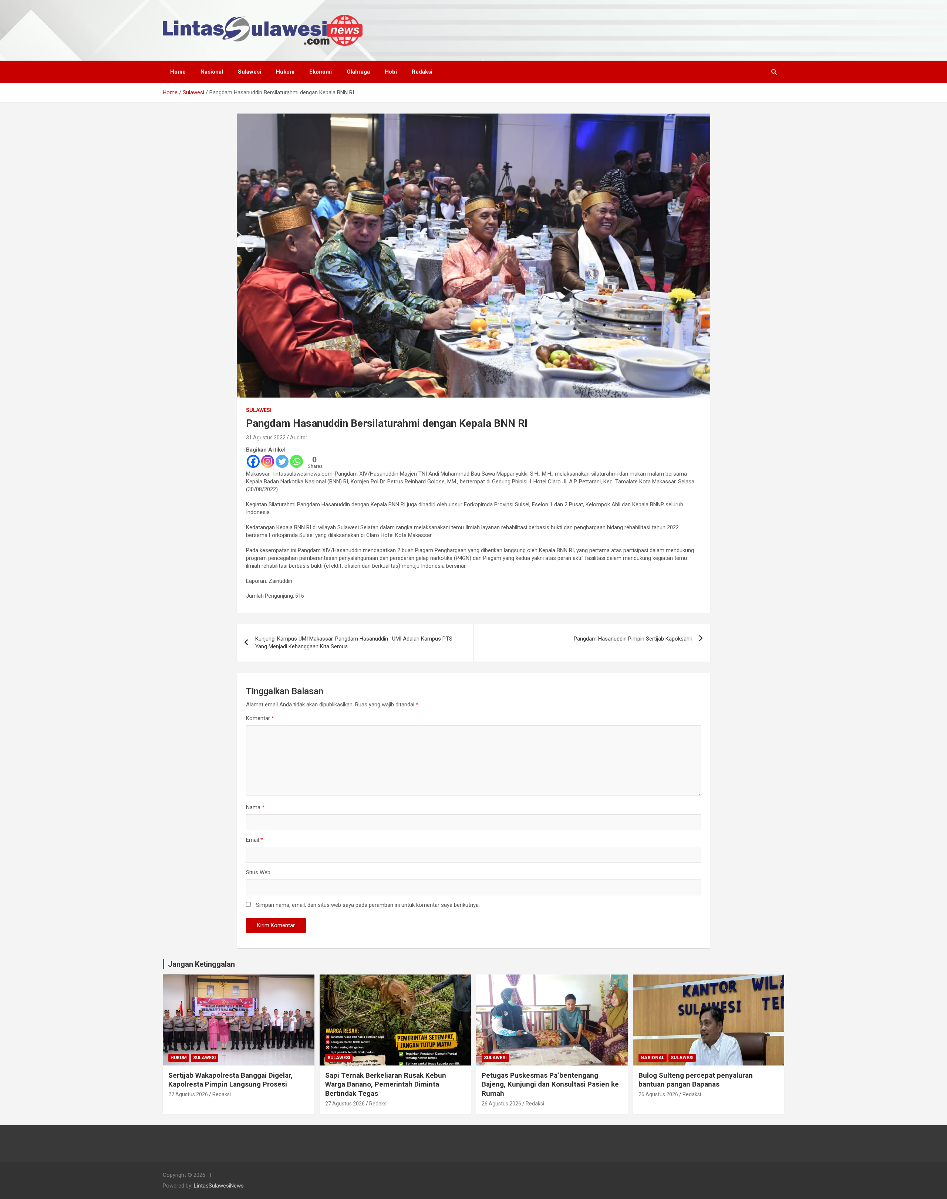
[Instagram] (267, 461)
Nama (255, 807)
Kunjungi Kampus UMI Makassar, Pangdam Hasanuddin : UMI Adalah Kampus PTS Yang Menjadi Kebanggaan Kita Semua (353, 642)
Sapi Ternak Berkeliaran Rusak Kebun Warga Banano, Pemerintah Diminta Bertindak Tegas (385, 1084)
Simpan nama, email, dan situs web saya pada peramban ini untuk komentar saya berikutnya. (368, 905)
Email (254, 840)
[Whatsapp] (296, 461)
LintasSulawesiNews (219, 1185)
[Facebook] (253, 461)
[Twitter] (282, 461)
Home (178, 71)
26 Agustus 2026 (501, 1104)
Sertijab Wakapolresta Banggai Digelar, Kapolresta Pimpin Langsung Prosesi (230, 1080)
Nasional (211, 71)
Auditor (298, 437)
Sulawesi (249, 71)
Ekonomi (320, 71)
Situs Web (258, 872)
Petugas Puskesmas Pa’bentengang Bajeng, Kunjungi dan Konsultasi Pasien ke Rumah (550, 1084)
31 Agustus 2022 (266, 437)
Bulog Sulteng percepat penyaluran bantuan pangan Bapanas (695, 1080)
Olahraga (358, 71)
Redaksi (422, 71)
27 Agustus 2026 (188, 1094)
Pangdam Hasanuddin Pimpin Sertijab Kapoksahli (633, 638)
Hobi (391, 71)
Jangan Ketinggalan (201, 964)
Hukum (285, 71)
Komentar (260, 718)
